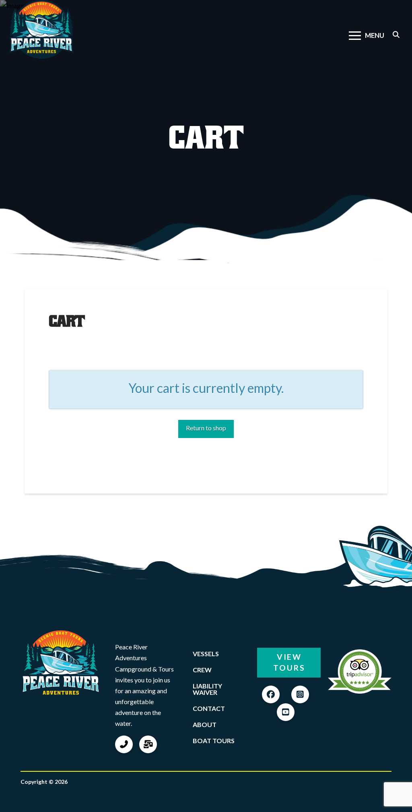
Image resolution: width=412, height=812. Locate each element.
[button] (366, 35)
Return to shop (206, 428)
